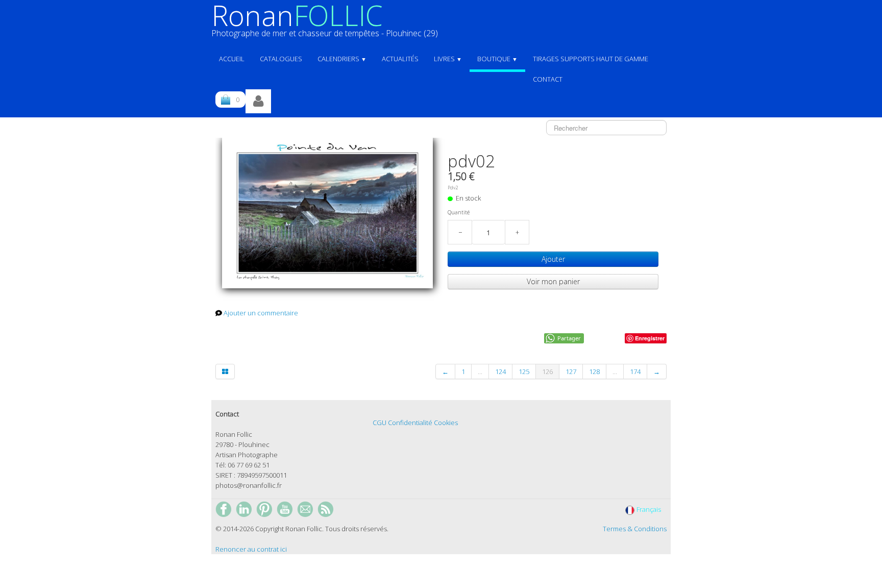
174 (635, 371)
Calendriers (341, 58)
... (480, 371)
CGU (379, 422)
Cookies (446, 422)
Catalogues (281, 58)
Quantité (459, 212)
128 (594, 371)
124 (500, 371)
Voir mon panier (553, 281)
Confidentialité (410, 422)
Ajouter (553, 259)
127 (571, 371)
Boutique (497, 58)
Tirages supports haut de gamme (590, 58)
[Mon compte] (258, 101)
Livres (448, 58)
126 (547, 371)
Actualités (400, 58)
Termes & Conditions (635, 528)
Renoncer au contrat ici (251, 549)
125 (524, 371)
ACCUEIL (231, 58)
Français (649, 509)
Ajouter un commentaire (261, 312)
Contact (547, 79)
